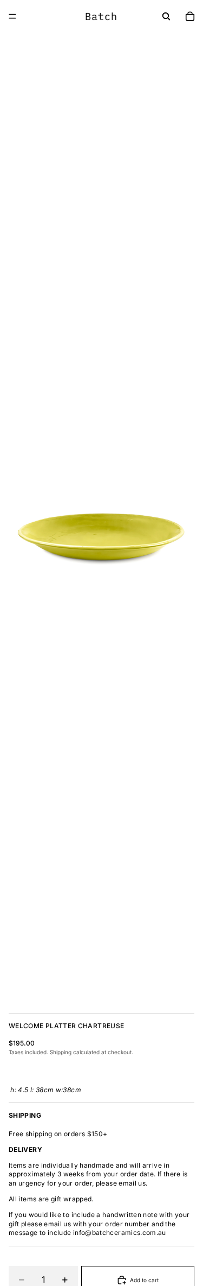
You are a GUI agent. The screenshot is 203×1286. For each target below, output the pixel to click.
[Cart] (190, 16)
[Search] (166, 16)
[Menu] (12, 16)
